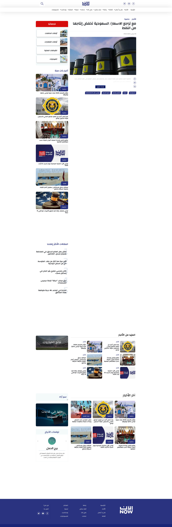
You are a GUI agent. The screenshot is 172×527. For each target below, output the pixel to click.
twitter (38, 513)
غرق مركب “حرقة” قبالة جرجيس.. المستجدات (53, 281)
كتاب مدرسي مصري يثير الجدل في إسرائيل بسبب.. (53, 272)
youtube (43, 513)
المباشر (71, 9)
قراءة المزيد (100, 86)
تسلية (76, 9)
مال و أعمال (119, 9)
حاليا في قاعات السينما (52, 414)
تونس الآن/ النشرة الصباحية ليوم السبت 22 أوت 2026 (53, 164)
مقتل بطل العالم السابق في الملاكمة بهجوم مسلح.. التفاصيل (51, 252)
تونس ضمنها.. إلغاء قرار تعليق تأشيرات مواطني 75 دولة (52, 212)
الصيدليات (53, 59)
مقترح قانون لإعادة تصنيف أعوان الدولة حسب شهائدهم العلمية (53, 141)
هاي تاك (89, 9)
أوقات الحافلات (51, 33)
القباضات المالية (50, 50)
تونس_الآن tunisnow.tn (92, 93)
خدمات (83, 9)
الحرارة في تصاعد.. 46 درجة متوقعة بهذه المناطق (52, 291)
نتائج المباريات (52, 342)
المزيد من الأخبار (126, 335)
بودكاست (63, 9)
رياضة (105, 9)
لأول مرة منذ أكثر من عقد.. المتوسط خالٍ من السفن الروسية (52, 262)
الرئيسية (133, 9)
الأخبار (126, 9)
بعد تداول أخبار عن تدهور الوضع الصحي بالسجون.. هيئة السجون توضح (53, 117)
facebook (47, 513)
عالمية (127, 19)
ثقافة (111, 9)
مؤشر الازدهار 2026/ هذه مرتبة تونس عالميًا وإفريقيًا (54, 94)
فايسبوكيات (55, 9)
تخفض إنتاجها (116, 93)
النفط (125, 93)
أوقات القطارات (51, 41)
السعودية (132, 93)
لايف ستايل (98, 9)
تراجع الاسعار (106, 93)
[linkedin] (134, 87)
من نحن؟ (46, 505)
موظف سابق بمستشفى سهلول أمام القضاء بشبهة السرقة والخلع (54, 188)
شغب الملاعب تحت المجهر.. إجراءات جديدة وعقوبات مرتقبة (81, 421)
